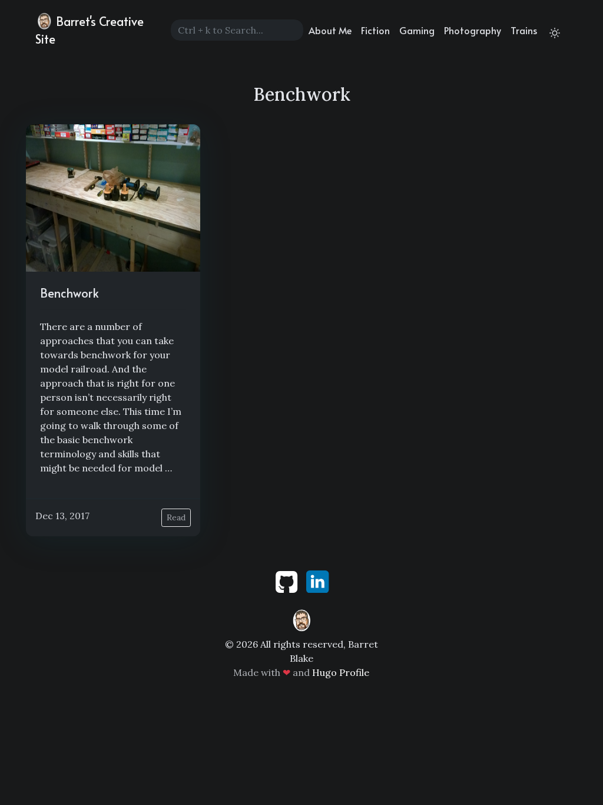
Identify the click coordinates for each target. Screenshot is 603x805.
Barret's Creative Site (89, 30)
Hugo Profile (340, 672)
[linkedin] (317, 580)
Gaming (417, 30)
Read (176, 517)
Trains (524, 30)
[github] (288, 580)
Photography (472, 30)
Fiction (375, 30)
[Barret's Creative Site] (301, 619)
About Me (330, 30)
